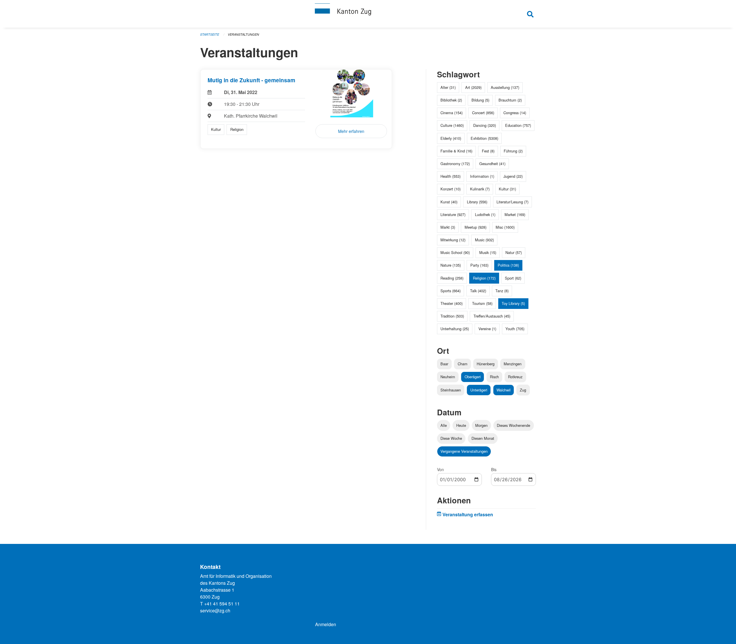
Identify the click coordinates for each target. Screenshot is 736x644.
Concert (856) (483, 112)
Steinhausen (450, 390)
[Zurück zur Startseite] (368, 14)
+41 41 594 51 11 (222, 603)
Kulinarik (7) (480, 189)
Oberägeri (473, 376)
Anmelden (325, 624)
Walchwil (504, 390)
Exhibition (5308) (484, 138)
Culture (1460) (452, 125)
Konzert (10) (450, 189)
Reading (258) (451, 278)
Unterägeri (478, 390)
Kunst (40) (448, 202)
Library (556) (477, 202)
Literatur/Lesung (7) (512, 202)
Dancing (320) (484, 125)
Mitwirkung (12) (452, 239)
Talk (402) (478, 290)
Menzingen (513, 363)
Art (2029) (473, 87)
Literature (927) (452, 214)
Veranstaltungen (243, 34)
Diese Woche (451, 438)
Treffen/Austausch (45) (492, 316)
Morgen (481, 425)
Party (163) (479, 265)
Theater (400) (451, 303)
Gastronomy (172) (455, 163)
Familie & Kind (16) (456, 151)
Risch (494, 376)
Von (440, 469)
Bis (494, 469)
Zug (523, 390)
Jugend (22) (513, 176)
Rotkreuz (515, 376)
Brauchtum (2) (510, 100)
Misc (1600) (505, 227)
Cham (462, 363)
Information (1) (482, 176)
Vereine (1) (487, 328)
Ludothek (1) (485, 214)
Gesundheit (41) (492, 163)
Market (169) (515, 214)
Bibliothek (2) (451, 100)
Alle (443, 425)
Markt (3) (447, 227)
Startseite (209, 34)
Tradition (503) (452, 316)
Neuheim (447, 376)
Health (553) (450, 176)
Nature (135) (450, 265)
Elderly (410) (450, 138)
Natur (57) (513, 252)
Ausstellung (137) (505, 87)
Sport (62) (513, 278)
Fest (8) (488, 151)
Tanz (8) (502, 290)
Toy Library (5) (513, 303)
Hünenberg (485, 363)
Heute (461, 425)
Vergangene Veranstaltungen (464, 451)
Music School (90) (455, 252)
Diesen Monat (482, 438)
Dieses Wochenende (513, 425)
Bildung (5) (480, 100)
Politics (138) (508, 265)
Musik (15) (487, 252)
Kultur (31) (507, 189)
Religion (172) (484, 278)
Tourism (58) (482, 303)
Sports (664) (450, 290)
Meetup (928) (475, 227)
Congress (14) (514, 112)
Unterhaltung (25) (454, 328)
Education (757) (518, 125)
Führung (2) (513, 151)
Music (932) (484, 239)
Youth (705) (514, 328)
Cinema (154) (451, 112)
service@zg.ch (215, 610)
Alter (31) (448, 87)
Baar (444, 363)
